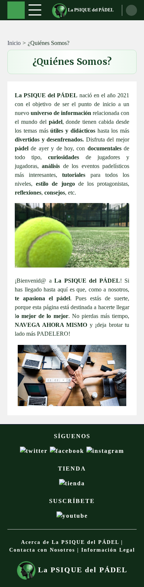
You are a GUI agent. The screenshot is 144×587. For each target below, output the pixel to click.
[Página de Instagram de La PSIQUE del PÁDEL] (105, 451)
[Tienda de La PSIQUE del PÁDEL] (72, 483)
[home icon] (16, 10)
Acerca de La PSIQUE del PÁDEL (70, 542)
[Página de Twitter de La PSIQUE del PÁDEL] (35, 451)
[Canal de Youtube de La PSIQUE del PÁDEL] (72, 516)
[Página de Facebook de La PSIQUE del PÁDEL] (68, 451)
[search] (131, 10)
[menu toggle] (34, 9)
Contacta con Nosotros (42, 550)
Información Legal (108, 550)
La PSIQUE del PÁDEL (90, 10)
